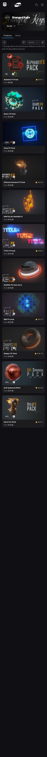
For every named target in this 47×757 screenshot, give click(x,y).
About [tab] (17, 35)
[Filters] (24, 42)
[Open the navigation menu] (42, 5)
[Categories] (4, 42)
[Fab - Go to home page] (17, 4)
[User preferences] (43, 42)
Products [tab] (8, 35)
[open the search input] (36, 5)
